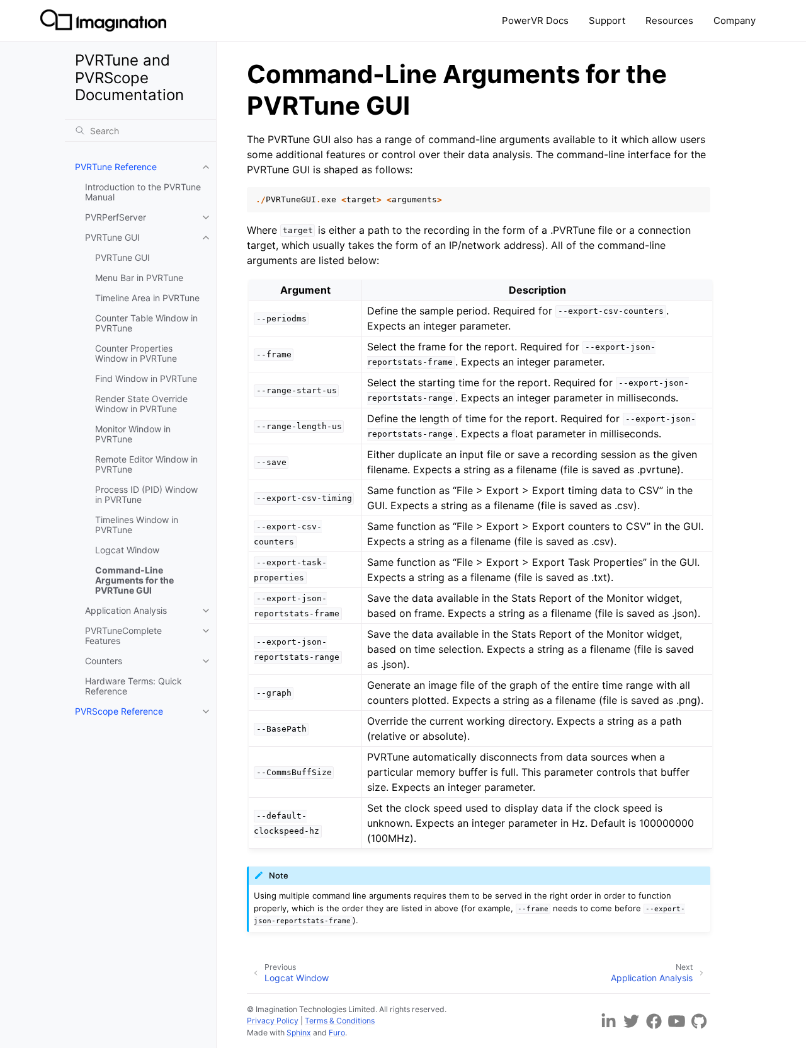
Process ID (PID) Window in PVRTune (146, 494)
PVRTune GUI (112, 237)
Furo (337, 1032)
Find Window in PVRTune (146, 378)
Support (607, 20)
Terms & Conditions (340, 1020)
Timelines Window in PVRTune (136, 524)
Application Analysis (126, 610)
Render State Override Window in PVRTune (141, 403)
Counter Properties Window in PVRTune (136, 353)
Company (734, 20)
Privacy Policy (272, 1020)
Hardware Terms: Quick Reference (133, 686)
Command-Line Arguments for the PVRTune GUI (134, 580)
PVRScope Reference (119, 711)
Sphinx (299, 1032)
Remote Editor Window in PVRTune (146, 464)
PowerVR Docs (535, 20)
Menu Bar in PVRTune (139, 277)
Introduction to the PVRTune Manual (143, 191)
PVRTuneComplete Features (123, 635)
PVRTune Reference (116, 166)
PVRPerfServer (115, 217)
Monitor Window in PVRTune (133, 433)
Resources (669, 20)
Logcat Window (127, 549)
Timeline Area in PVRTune (147, 297)
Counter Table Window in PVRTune (146, 323)
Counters (103, 660)
